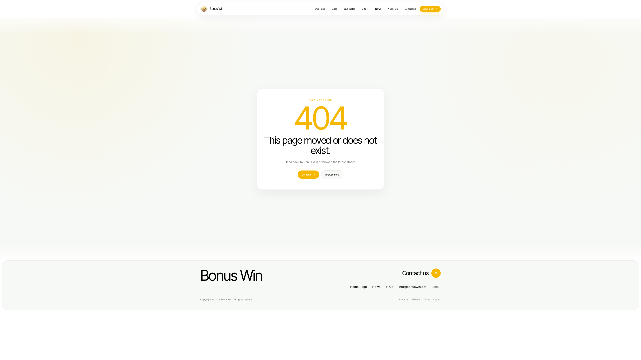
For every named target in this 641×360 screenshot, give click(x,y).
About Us (403, 299)
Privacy (416, 299)
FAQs (389, 286)
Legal (436, 299)
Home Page (358, 286)
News (376, 286)
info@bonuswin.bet (412, 286)
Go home (306, 174)
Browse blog (332, 174)
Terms (426, 299)
